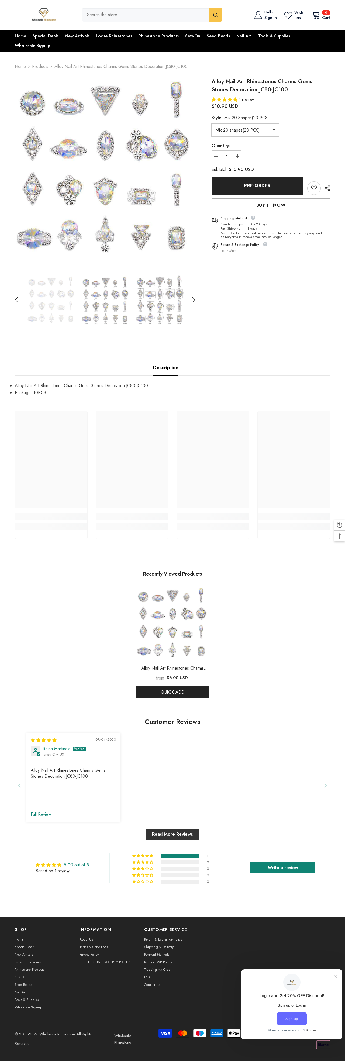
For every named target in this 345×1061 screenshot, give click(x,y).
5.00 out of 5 (76, 865)
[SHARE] (325, 188)
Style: (240, 117)
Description (165, 367)
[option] (105, 168)
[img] (44, 740)
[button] (16, 300)
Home (20, 66)
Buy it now (271, 205)
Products (40, 66)
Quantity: (221, 145)
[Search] (152, 15)
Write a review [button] (283, 867)
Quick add (172, 692)
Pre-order (257, 185)
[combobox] (145, 15)
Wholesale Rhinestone (57, 1034)
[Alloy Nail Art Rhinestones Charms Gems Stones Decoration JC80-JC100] (172, 623)
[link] (314, 188)
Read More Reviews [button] (172, 834)
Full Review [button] (41, 814)
